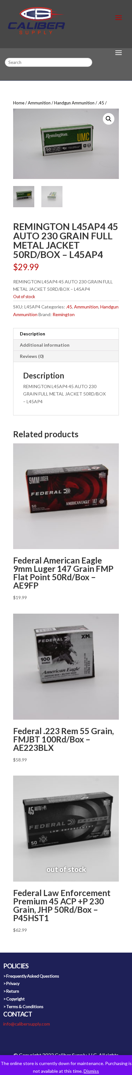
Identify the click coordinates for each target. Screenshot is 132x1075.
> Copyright (14, 998)
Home (18, 102)
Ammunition (39, 102)
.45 (101, 102)
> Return (11, 991)
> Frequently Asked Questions (31, 976)
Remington (64, 314)
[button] (108, 119)
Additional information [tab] (45, 345)
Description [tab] (32, 333)
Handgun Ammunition (74, 102)
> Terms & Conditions (23, 1006)
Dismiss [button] (91, 1071)
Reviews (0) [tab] (32, 356)
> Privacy (11, 983)
